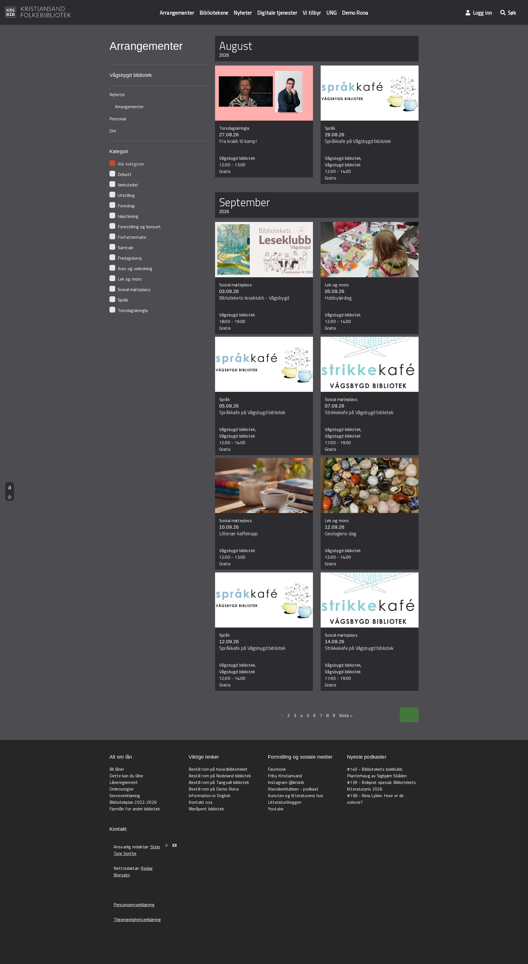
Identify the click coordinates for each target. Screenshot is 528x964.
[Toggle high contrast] (10, 496)
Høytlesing (128, 216)
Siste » (346, 715)
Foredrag (126, 205)
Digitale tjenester (277, 13)
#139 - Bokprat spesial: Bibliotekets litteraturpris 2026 (381, 785)
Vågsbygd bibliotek (130, 75)
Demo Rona (355, 13)
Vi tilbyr (312, 13)
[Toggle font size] (10, 487)
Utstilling (126, 195)
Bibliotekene (214, 13)
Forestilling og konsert (139, 226)
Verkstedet (128, 184)
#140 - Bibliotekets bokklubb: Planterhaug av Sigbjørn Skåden (377, 772)
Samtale (125, 247)
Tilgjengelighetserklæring (137, 919)
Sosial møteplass (134, 289)
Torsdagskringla (133, 310)
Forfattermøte (132, 237)
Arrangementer (177, 13)
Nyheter (243, 13)
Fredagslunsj (130, 258)
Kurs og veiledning (135, 268)
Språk (123, 300)
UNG (331, 13)
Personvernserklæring (134, 904)
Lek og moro (130, 279)
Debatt (124, 174)
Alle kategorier (131, 164)
